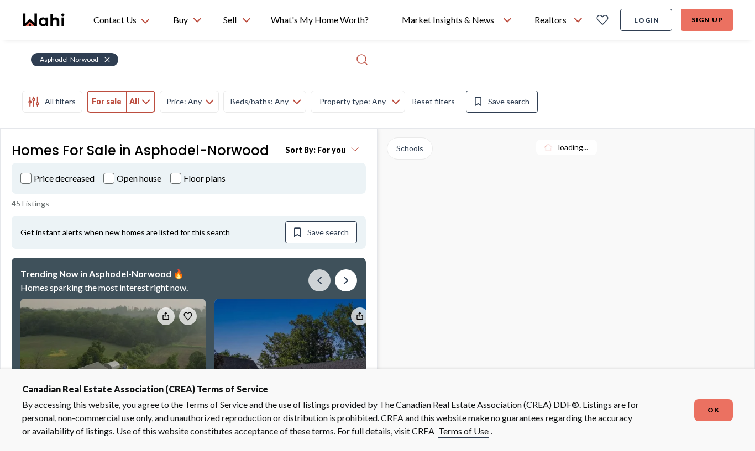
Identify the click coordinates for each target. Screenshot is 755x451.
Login (646, 20)
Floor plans (204, 178)
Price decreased (64, 178)
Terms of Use (463, 431)
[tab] (52, 102)
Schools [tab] (409, 148)
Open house (139, 178)
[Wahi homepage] (44, 19)
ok (713, 410)
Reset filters (433, 101)
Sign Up (707, 19)
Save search (508, 101)
